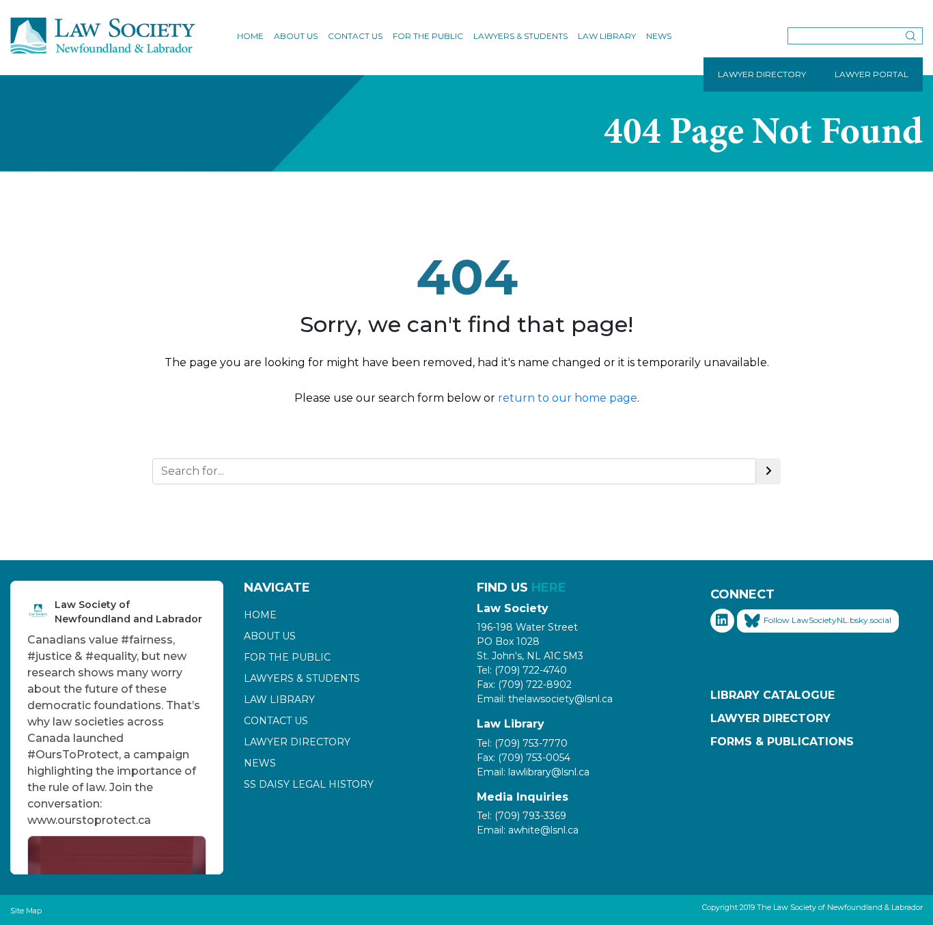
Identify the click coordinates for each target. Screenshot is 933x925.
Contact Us (355, 36)
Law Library (607, 36)
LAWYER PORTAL (871, 74)
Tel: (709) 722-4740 (522, 670)
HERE (548, 587)
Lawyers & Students (520, 36)
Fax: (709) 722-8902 (524, 684)
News (658, 36)
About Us (296, 36)
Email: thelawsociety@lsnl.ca (545, 699)
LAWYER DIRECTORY (762, 74)
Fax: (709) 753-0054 (523, 757)
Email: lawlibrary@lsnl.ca (533, 772)
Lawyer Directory (297, 742)
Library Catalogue (772, 695)
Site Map (26, 910)
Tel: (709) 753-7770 (522, 743)
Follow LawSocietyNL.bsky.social (827, 620)
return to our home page (567, 397)
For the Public (428, 36)
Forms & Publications (782, 741)
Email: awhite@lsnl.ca (528, 830)
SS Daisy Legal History (309, 784)
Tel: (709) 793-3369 (521, 816)
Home (250, 36)
